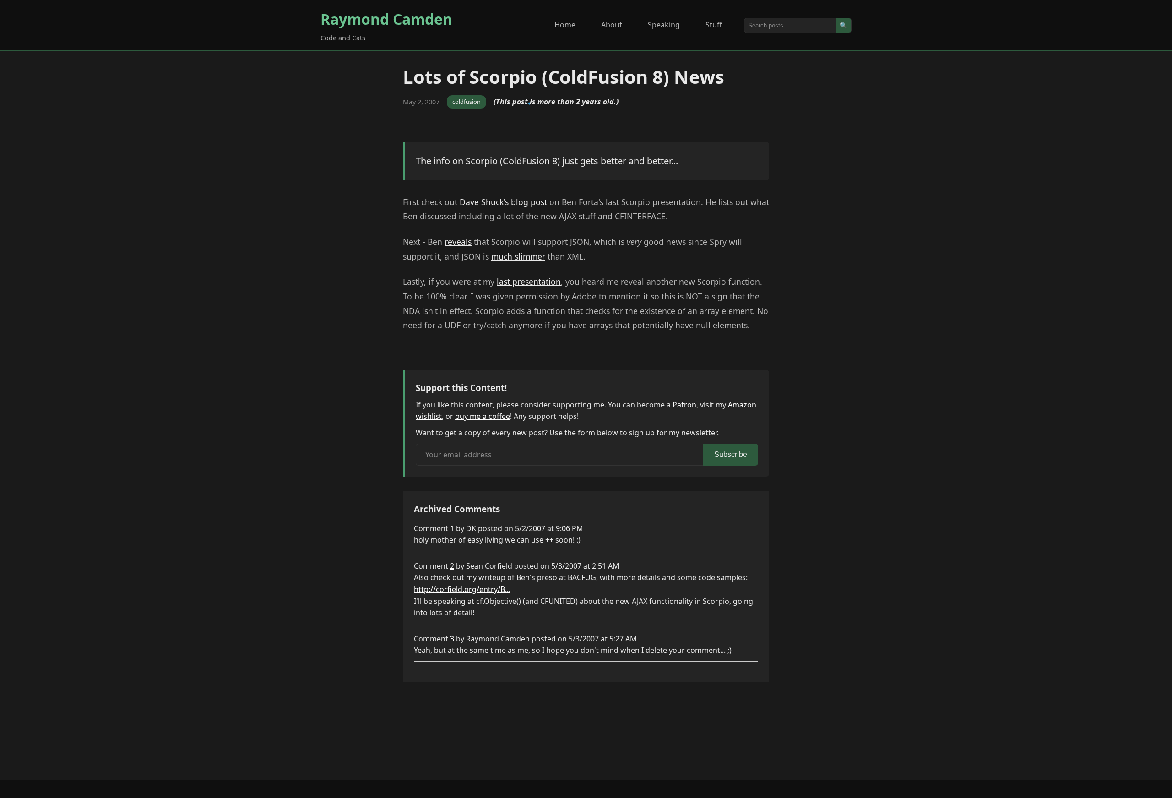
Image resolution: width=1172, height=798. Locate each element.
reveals (458, 241)
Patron (684, 405)
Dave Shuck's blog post (503, 201)
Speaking (664, 25)
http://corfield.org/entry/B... (462, 589)
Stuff (713, 25)
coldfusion (466, 102)
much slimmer (518, 256)
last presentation (529, 281)
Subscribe (730, 454)
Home (564, 25)
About (611, 25)
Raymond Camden (386, 19)
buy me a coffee (482, 416)
